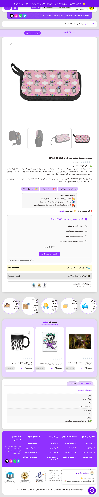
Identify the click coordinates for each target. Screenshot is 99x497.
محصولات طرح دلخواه (81, 16)
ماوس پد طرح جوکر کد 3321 (51, 364)
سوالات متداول (58, 16)
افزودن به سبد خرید (32, 33)
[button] (11, 44)
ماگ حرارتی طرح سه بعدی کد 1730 (21, 363)
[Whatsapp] (20, 16)
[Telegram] (25, 16)
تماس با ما (47, 16)
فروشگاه (69, 16)
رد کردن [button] (17, 3)
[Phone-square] (12, 16)
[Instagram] (16, 16)
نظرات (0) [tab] (72, 383)
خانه (93, 24)
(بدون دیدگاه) (76, 162)
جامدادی (87, 24)
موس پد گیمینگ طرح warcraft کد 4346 (80, 363)
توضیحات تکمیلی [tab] (85, 383)
